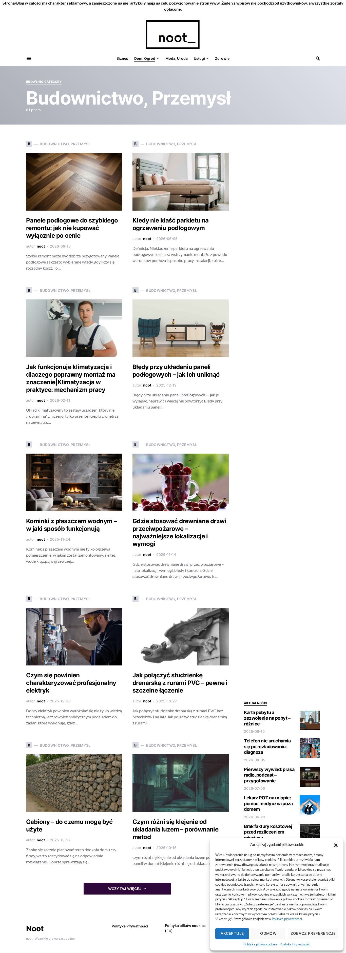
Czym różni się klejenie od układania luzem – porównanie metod (175, 829)
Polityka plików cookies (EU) (185, 928)
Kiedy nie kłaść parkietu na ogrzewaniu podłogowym (170, 224)
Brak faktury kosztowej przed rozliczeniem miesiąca (268, 832)
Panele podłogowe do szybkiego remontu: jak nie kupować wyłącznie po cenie (72, 228)
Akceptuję (232, 933)
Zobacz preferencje (313, 933)
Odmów (268, 933)
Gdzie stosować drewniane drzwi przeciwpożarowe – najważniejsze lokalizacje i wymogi (179, 532)
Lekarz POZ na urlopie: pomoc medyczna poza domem (268, 803)
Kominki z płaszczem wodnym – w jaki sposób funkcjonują (71, 524)
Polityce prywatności (287, 919)
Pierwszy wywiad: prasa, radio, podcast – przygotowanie (269, 775)
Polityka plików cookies (260, 944)
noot (41, 246)
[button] (335, 844)
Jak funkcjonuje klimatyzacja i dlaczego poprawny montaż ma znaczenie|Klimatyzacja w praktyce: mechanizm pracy (71, 378)
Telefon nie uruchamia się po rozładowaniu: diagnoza (267, 746)
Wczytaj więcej (124, 888)
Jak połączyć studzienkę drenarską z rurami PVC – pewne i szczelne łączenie (179, 683)
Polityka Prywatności (295, 944)
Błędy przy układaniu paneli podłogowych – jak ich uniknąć (176, 370)
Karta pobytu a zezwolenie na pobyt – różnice (267, 718)
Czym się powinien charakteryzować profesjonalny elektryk (71, 683)
